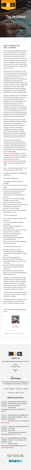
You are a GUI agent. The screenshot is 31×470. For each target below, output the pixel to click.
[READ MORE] (5, 422)
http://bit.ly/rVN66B (16, 147)
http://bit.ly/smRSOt (9, 161)
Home (6, 388)
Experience (12, 388)
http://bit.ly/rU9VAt (18, 157)
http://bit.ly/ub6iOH (9, 153)
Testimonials (19, 388)
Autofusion (25, 383)
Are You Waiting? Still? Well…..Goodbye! (12, 46)
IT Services (11, 392)
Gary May (18, 333)
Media (25, 388)
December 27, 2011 (8, 333)
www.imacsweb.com (10, 330)
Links (22, 392)
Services (17, 392)
